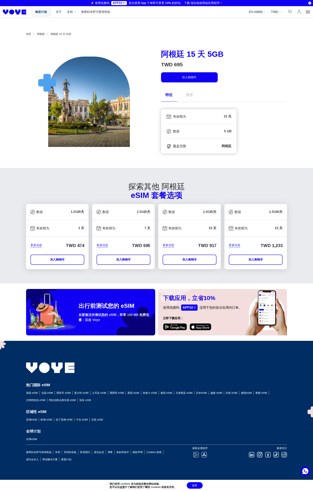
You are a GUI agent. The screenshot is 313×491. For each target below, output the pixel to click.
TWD (274, 12)
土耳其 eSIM (99, 392)
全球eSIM (31, 439)
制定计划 (41, 11)
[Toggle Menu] (308, 12)
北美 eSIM (97, 419)
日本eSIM (201, 392)
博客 (110, 452)
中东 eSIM (82, 419)
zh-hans (255, 12)
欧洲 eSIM (46, 419)
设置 (122, 487)
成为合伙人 (32, 459)
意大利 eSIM (81, 392)
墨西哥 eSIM (117, 392)
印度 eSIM (231, 392)
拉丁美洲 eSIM (64, 419)
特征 (169, 95)
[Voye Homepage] (14, 12)
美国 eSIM (32, 392)
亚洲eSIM (31, 419)
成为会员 (99, 452)
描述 (189, 95)
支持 (70, 11)
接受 (194, 485)
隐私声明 (138, 452)
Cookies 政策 (154, 452)
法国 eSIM (47, 392)
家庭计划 (66, 459)
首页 (28, 34)
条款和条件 (122, 452)
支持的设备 (70, 452)
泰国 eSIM (166, 392)
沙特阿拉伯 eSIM (35, 400)
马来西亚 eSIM (184, 392)
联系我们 (85, 452)
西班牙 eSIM (64, 392)
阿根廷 (41, 34)
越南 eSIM (216, 392)
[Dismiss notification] (310, 3)
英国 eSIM (133, 392)
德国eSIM (246, 392)
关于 (59, 11)
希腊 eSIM (261, 392)
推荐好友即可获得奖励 (95, 11)
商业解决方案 (50, 459)
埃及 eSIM (85, 400)
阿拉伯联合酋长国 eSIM (62, 400)
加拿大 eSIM (150, 392)
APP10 (117, 3)
